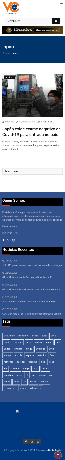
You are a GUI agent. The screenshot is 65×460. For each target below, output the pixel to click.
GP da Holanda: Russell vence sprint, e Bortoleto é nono (31, 289)
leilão (51, 362)
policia (42, 375)
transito (44, 381)
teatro (33, 381)
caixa (44, 335)
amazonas (9, 335)
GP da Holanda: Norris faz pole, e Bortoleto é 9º (27, 277)
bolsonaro (23, 335)
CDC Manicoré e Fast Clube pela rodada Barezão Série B (31, 313)
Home (7, 53)
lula (5, 368)
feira (52, 355)
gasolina (32, 362)
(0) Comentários (44, 121)
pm (33, 375)
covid (28, 342)
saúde (7, 381)
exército (42, 355)
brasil (35, 335)
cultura (38, 342)
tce (24, 381)
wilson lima (35, 388)
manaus (15, 368)
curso (49, 342)
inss (43, 362)
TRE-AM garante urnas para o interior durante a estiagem (32, 265)
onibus (45, 368)
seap (16, 381)
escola (18, 355)
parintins (8, 375)
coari (6, 342)
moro (35, 368)
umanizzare (10, 388)
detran (7, 348)
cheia (53, 335)
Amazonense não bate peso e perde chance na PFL (29, 301)
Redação (9, 121)
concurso (17, 342)
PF (27, 375)
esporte (30, 355)
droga (29, 348)
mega (26, 368)
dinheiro (18, 348)
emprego (40, 348)
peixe (19, 375)
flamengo (8, 362)
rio (50, 375)
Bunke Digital (55, 450)
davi (58, 342)
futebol (21, 362)
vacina (23, 388)
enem (52, 348)
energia (7, 355)
